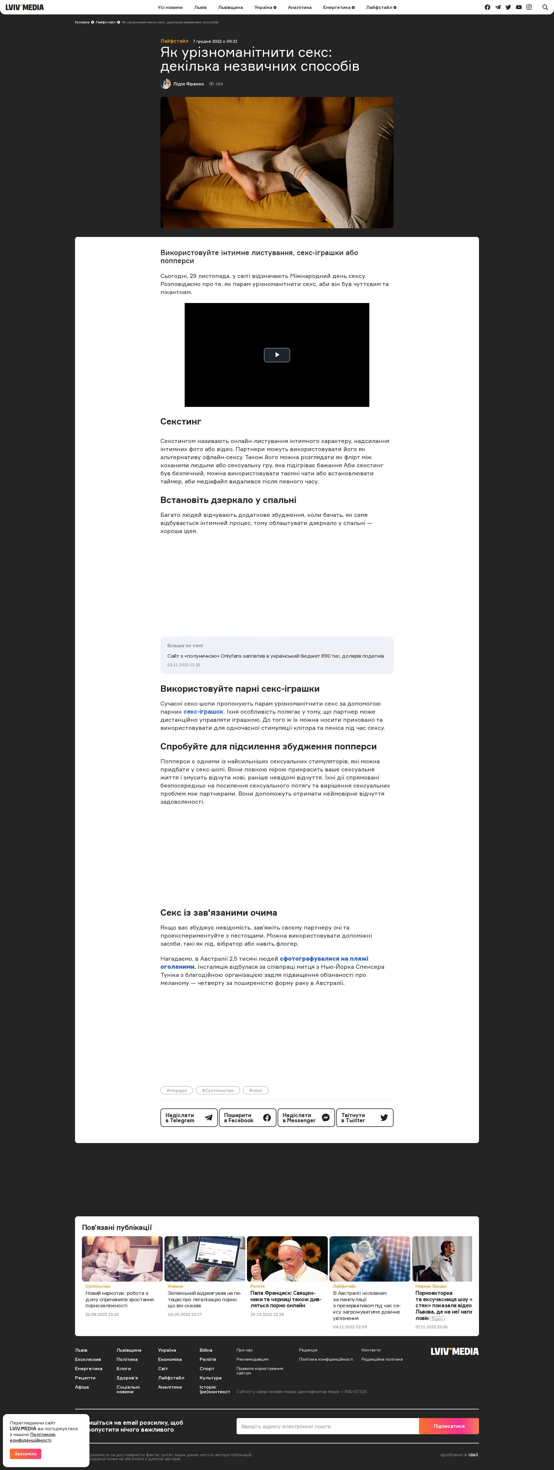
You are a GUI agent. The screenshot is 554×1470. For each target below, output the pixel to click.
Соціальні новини (128, 1389)
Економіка (170, 1359)
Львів (200, 7)
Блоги (124, 1368)
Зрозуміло (25, 1453)
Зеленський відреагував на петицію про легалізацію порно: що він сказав (205, 1299)
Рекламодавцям (253, 1359)
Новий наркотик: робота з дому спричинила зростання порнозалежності (119, 1299)
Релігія (257, 1286)
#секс (256, 1090)
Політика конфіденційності (326, 1359)
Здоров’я (127, 1378)
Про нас (245, 1349)
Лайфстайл (380, 7)
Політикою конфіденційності (33, 1437)
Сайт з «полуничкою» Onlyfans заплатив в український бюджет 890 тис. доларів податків (275, 655)
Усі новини (170, 7)
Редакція (308, 1349)
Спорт (207, 1368)
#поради (176, 1090)
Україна (264, 7)
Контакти (371, 1349)
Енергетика (337, 7)
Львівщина (230, 7)
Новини (175, 1286)
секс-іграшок (203, 711)
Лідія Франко (188, 84)
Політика (127, 1359)
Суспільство (97, 1286)
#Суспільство (218, 1090)
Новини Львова (430, 1286)
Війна (206, 1350)
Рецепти (85, 1378)
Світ (163, 1368)
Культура (211, 1378)
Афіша (82, 1387)
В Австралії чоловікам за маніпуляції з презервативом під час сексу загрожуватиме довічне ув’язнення (367, 1305)
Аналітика (300, 7)
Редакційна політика (382, 1359)
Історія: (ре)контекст (215, 1389)
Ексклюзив (88, 1359)
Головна (82, 22)
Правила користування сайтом (260, 1370)
